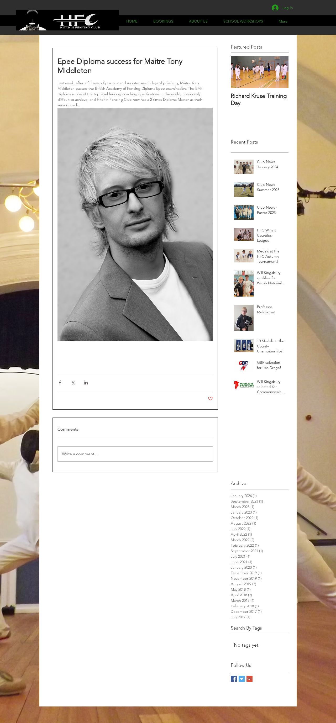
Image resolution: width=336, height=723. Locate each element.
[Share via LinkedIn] (85, 382)
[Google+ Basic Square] (249, 679)
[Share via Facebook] (59, 382)
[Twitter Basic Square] (242, 679)
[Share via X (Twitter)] (72, 382)
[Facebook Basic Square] (234, 679)
